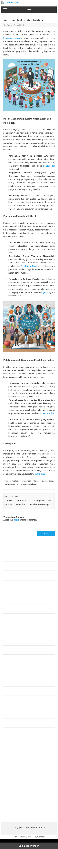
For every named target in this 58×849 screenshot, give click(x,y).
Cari (4, 529)
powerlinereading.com (13, 765)
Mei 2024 (6, 725)
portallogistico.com (12, 762)
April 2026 (7, 629)
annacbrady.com (11, 784)
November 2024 (9, 707)
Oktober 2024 (8, 711)
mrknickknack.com (11, 757)
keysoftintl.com (10, 752)
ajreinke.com (9, 781)
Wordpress (41, 837)
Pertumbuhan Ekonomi (29, 484)
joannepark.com (11, 746)
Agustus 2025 (8, 666)
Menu (29, 9)
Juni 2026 (6, 620)
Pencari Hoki (49, 166)
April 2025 (7, 684)
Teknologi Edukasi (10, 601)
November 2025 (9, 652)
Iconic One (15, 837)
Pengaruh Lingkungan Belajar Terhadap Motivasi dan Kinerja (27, 564)
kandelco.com (10, 749)
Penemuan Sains (9, 592)
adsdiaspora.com (11, 779)
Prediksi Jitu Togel (29, 266)
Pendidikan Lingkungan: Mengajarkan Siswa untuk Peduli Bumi (28, 559)
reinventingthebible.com (14, 811)
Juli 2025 (6, 670)
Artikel (15, 481)
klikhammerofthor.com (13, 787)
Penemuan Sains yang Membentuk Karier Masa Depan (24, 568)
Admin (10, 25)
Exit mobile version (29, 845)
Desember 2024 (9, 702)
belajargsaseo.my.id (12, 776)
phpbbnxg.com (10, 760)
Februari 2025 (8, 693)
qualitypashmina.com (13, 771)
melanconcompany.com (14, 754)
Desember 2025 (9, 648)
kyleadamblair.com (12, 789)
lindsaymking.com (11, 792)
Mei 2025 (6, 679)
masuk (16, 520)
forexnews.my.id (11, 773)
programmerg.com (12, 768)
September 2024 (9, 716)
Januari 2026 (8, 643)
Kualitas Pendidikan (32, 481)
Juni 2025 (6, 675)
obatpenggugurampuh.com (15, 803)
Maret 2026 (7, 634)
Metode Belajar (9, 587)
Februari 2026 (8, 638)
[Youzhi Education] (10, 2)
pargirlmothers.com (12, 808)
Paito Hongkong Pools (12, 818)
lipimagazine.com (11, 795)
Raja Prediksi (48, 413)
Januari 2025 (8, 698)
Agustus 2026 (8, 611)
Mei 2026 (6, 625)
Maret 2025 (7, 689)
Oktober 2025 (8, 657)
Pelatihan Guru (47, 481)
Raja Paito (45, 292)
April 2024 (7, 730)
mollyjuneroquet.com (13, 800)
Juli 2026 (6, 616)
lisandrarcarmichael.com (14, 798)
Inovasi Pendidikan (10, 583)
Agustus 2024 (8, 721)
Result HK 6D (39, 474)
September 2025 (9, 661)
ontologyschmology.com (14, 806)
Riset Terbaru (8, 596)
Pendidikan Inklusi (11, 38)
